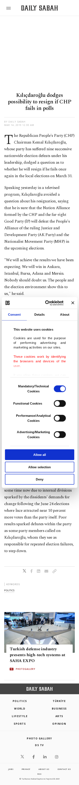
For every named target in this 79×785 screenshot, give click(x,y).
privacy (26, 769)
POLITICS (20, 701)
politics (9, 590)
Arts (59, 716)
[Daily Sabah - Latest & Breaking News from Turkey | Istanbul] (39, 8)
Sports (20, 724)
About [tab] (64, 314)
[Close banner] (72, 302)
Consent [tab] (14, 314)
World (19, 708)
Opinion (59, 724)
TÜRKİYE (59, 701)
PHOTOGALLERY (25, 669)
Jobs (10, 769)
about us (44, 769)
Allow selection (39, 467)
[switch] (60, 403)
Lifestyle (20, 716)
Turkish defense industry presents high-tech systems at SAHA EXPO (37, 655)
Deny (39, 479)
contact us (64, 769)
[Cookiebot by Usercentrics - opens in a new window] (47, 303)
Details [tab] (39, 314)
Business (59, 708)
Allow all (39, 454)
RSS (39, 774)
